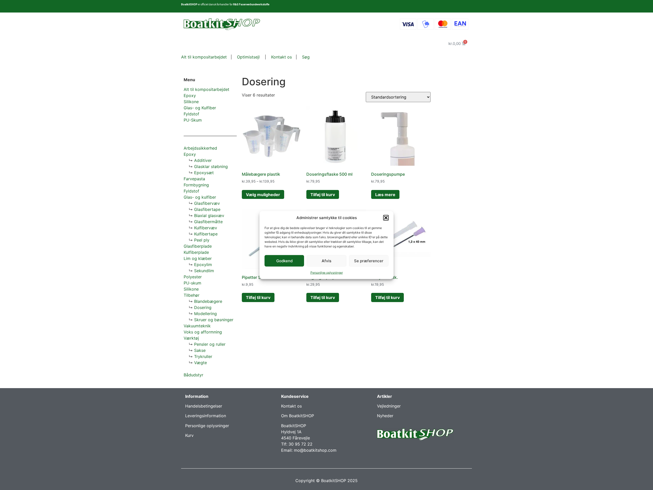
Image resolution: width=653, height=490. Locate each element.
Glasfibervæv (207, 203)
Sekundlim (204, 270)
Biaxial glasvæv (209, 215)
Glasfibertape (207, 209)
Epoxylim (203, 264)
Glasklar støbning (211, 166)
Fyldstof (191, 113)
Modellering (205, 313)
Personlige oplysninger (326, 272)
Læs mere (385, 194)
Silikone (191, 101)
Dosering (202, 307)
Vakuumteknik (197, 325)
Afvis (326, 260)
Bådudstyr (193, 374)
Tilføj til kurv (322, 194)
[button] (385, 217)
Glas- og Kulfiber (200, 107)
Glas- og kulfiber (200, 197)
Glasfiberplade (198, 246)
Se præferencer (368, 260)
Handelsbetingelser (203, 406)
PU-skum (192, 282)
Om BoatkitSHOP (297, 415)
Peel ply (201, 240)
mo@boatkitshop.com (315, 450)
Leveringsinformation (205, 415)
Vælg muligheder (263, 194)
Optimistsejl (248, 56)
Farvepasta (194, 178)
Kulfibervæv (205, 227)
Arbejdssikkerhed (200, 148)
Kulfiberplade (196, 252)
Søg (306, 56)
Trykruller (203, 356)
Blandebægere (208, 301)
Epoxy (190, 95)
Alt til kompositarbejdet (204, 56)
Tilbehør (191, 295)
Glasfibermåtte (208, 221)
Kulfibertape (206, 233)
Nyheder (385, 415)
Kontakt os (281, 56)
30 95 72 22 (300, 444)
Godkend (284, 260)
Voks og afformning (203, 331)
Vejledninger (389, 406)
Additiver (203, 160)
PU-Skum (193, 120)
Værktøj (191, 338)
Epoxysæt (204, 172)
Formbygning (196, 184)
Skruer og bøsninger (213, 319)
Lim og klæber (198, 258)
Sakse (200, 350)
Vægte (200, 362)
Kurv (189, 435)
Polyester (193, 276)
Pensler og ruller (209, 344)
